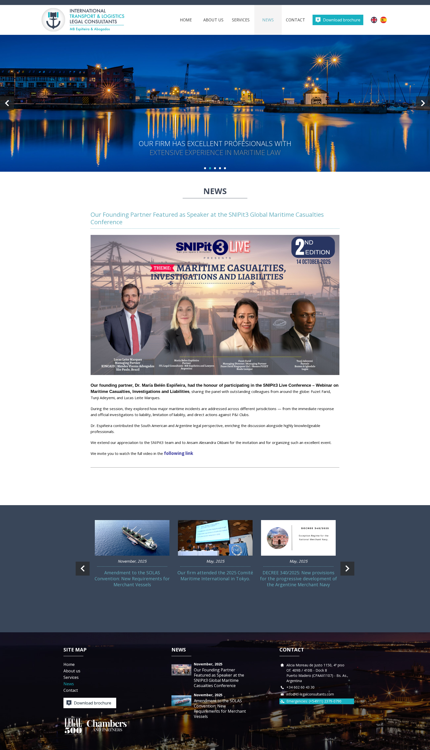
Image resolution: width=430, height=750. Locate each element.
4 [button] (220, 168)
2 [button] (210, 168)
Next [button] (423, 103)
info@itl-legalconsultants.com (310, 694)
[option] (215, 103)
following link (178, 453)
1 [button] (205, 168)
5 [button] (225, 168)
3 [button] (215, 168)
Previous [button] (7, 103)
